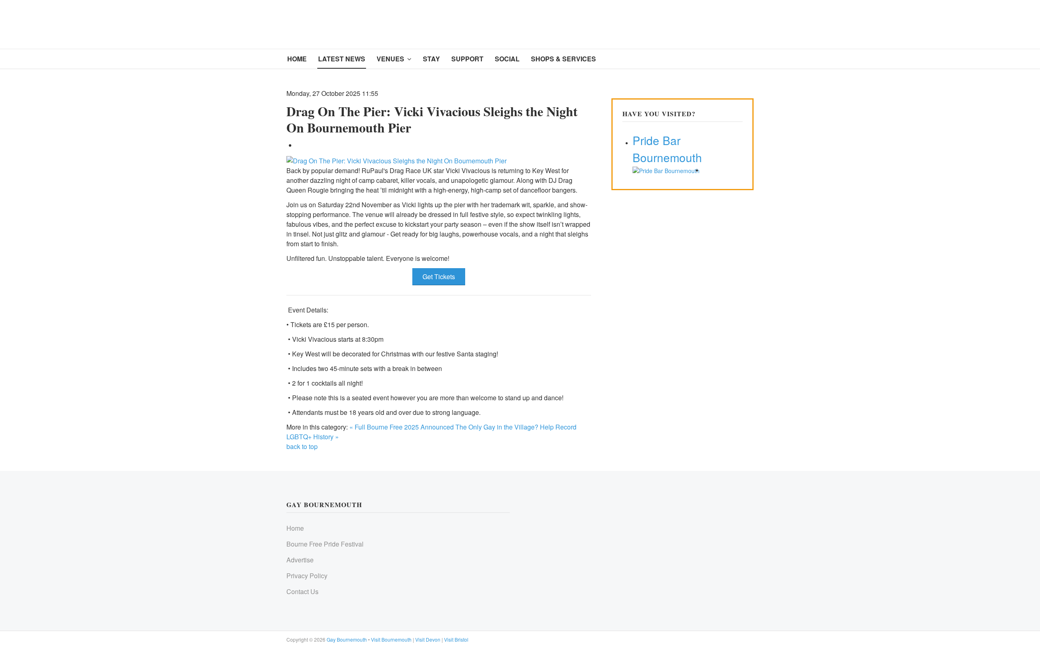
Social (507, 58)
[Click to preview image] (396, 160)
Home (297, 58)
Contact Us (302, 591)
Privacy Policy (306, 575)
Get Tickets (438, 276)
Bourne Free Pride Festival (325, 544)
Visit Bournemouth (391, 639)
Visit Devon (427, 639)
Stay (431, 58)
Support (467, 58)
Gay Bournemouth (347, 639)
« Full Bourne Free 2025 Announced (401, 427)
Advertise (300, 559)
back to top (302, 446)
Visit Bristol (456, 639)
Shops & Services (563, 58)
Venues (390, 58)
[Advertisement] (597, 23)
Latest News (341, 58)
